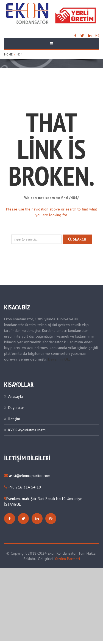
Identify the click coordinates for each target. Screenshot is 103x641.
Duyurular (16, 407)
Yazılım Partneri (67, 558)
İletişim (14, 418)
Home (8, 54)
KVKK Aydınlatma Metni (27, 430)
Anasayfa (15, 396)
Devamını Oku (59, 359)
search (79, 239)
